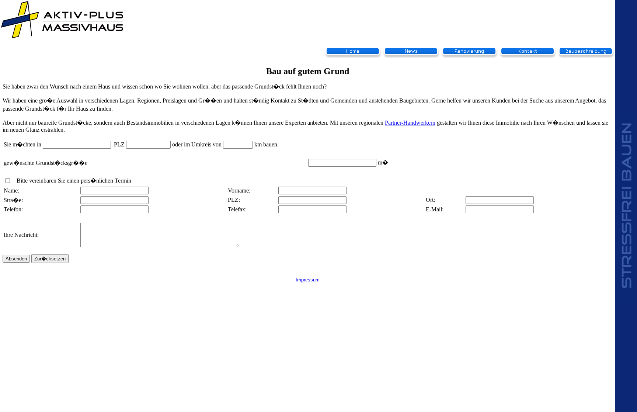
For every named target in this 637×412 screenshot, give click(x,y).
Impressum (308, 280)
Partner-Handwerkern (410, 123)
